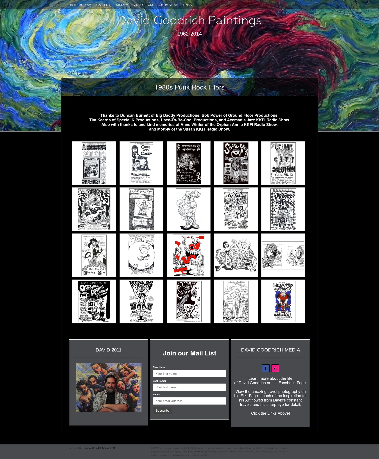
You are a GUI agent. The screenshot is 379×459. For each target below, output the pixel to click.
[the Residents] (95, 163)
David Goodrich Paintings (189, 20)
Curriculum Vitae (163, 5)
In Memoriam (80, 5)
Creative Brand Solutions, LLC (99, 448)
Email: (156, 394)
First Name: (159, 367)
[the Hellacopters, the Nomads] (284, 301)
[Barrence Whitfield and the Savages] (284, 209)
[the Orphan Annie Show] (95, 301)
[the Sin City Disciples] (190, 255)
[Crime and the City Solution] (284, 163)
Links (187, 5)
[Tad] (237, 255)
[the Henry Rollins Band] (190, 209)
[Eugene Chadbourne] (143, 209)
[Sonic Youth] (237, 163)
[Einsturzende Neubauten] (190, 163)
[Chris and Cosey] (143, 163)
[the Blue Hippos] (143, 255)
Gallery (103, 5)
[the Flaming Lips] (95, 209)
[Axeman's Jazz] (143, 301)
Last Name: (159, 381)
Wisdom (121, 5)
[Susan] (190, 301)
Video (138, 5)
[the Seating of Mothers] (237, 301)
